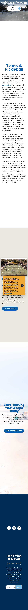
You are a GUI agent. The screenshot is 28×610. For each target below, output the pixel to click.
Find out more (7, 293)
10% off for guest (10, 308)
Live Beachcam (15, 563)
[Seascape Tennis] (14, 267)
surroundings (6, 85)
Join (18, 587)
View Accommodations (14, 431)
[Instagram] (19, 528)
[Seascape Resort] (9, 3)
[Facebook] (9, 528)
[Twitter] (14, 528)
